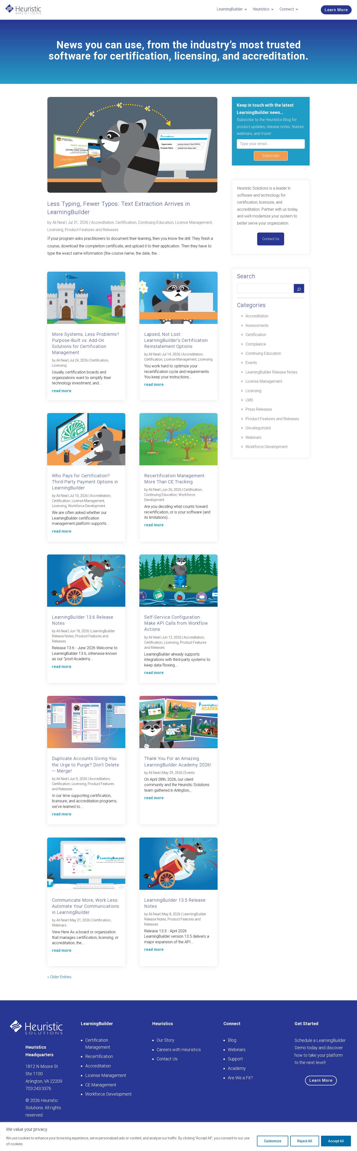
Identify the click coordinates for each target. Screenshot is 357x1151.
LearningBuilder (230, 9)
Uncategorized (258, 428)
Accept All (336, 1141)
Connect (287, 9)
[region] (178, 1136)
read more (61, 391)
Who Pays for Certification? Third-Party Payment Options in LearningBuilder (85, 481)
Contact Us (270, 239)
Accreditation (102, 222)
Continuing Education (155, 222)
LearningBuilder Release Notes (272, 372)
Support (235, 1058)
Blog (232, 1040)
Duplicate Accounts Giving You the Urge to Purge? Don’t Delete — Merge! (85, 764)
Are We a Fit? (240, 1077)
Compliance (256, 344)
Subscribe (270, 155)
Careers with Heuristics (179, 1049)
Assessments (257, 325)
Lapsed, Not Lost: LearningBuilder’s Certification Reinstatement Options (176, 340)
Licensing (55, 229)
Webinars (59, 925)
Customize (272, 1141)
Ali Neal (58, 222)
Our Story (165, 1040)
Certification (126, 222)
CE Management (100, 1084)
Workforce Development (86, 506)
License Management (193, 222)
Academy (237, 1068)
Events (190, 773)
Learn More (336, 10)
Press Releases (259, 409)
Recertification (99, 1056)
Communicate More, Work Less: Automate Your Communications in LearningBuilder (85, 906)
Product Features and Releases (92, 229)
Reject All (304, 1141)
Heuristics (261, 9)
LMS (249, 400)
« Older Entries (59, 977)
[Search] (299, 288)
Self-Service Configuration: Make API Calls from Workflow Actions (176, 623)
